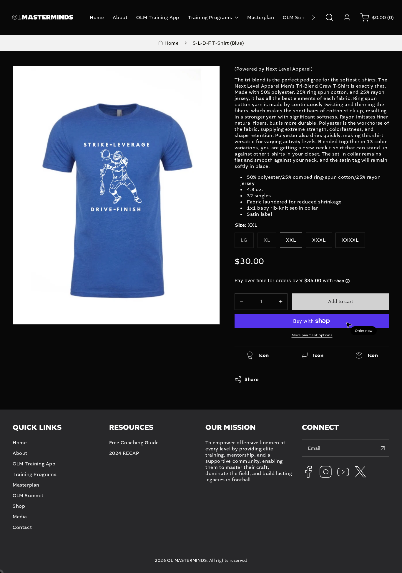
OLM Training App (34, 464)
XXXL (319, 240)
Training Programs (35, 474)
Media (20, 517)
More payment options (312, 335)
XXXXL (350, 240)
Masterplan (26, 485)
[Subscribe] (382, 448)
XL (270, 242)
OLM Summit (28, 495)
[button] (329, 17)
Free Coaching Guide (134, 443)
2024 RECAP (124, 453)
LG (247, 242)
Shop (19, 506)
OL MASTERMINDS (187, 560)
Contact (22, 527)
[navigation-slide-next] (305, 17)
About (20, 453)
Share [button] (252, 379)
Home (172, 43)
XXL (291, 240)
